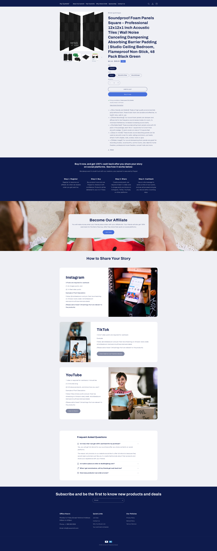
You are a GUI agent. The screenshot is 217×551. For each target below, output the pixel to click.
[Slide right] (102, 57)
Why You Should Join (99, 524)
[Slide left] (61, 57)
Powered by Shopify (113, 544)
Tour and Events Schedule (100, 527)
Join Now (108, 232)
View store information (116, 105)
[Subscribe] (122, 500)
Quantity (110, 79)
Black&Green (135, 75)
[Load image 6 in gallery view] (95, 57)
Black (112, 75)
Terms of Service (131, 524)
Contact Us (96, 521)
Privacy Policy (130, 517)
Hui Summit (105, 544)
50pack (112, 68)
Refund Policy (130, 521)
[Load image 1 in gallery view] (68, 57)
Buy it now (127, 94)
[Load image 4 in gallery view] (77, 57)
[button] (149, 4)
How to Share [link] (73, 411)
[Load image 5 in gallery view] (86, 57)
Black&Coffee (122, 75)
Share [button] (112, 150)
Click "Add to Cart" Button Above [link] (111, 353)
